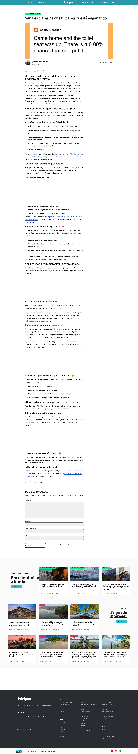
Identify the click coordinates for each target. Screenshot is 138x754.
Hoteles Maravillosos (88, 2)
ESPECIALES (105, 697)
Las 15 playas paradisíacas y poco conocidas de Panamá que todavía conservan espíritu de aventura (51, 654)
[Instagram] (23, 716)
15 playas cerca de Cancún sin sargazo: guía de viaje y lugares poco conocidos (84, 624)
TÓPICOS (63, 719)
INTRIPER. (29, 729)
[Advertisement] (54, 192)
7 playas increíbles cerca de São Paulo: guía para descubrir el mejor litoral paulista (52, 624)
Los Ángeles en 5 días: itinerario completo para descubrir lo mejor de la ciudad (21, 654)
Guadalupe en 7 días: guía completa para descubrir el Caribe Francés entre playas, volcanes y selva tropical (116, 654)
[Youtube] (33, 716)
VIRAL (82, 697)
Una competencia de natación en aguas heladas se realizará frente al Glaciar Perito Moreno (84, 586)
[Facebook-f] (18, 716)
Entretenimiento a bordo (33, 13)
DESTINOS (63, 697)
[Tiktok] (43, 716)
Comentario (29, 500)
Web (26, 535)
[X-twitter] (28, 716)
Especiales (105, 2)
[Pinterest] (38, 716)
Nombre (28, 521)
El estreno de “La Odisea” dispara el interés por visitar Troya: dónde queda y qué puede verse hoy (53, 586)
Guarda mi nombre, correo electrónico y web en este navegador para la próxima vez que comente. (51, 544)
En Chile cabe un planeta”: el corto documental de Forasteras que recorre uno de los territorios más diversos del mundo (116, 587)
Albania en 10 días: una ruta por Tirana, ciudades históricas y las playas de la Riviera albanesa (20, 624)
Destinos (28, 2)
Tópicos (39, 2)
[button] (113, 2)
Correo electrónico (31, 528)
